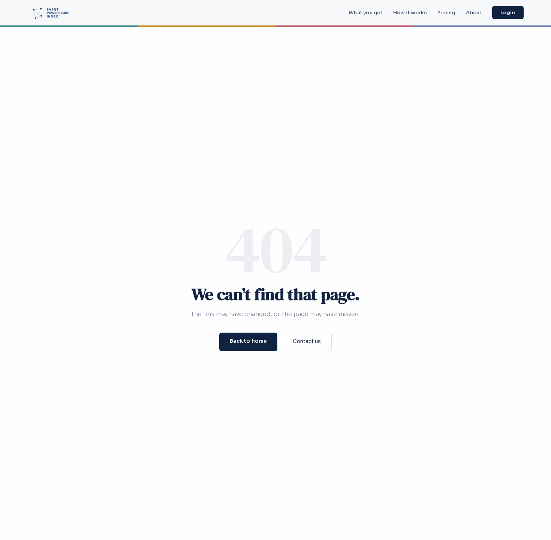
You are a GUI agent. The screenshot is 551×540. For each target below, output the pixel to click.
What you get (365, 12)
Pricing (446, 12)
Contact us (307, 341)
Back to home (248, 341)
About (474, 12)
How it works (410, 12)
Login (507, 12)
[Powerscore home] (53, 12)
